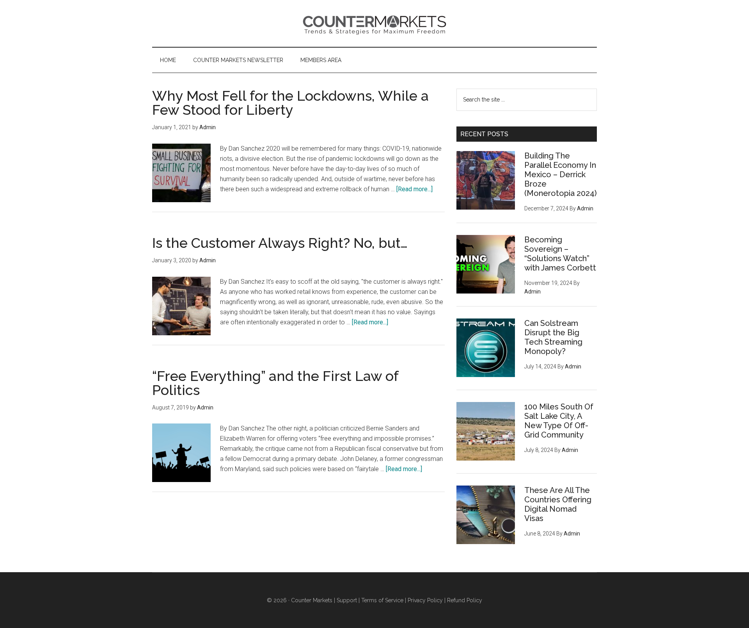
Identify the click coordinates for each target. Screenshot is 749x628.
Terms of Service (382, 600)
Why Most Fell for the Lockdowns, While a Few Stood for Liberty (290, 102)
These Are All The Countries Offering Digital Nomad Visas (557, 504)
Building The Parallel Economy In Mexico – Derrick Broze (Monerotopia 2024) (560, 174)
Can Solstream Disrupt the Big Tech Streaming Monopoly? (553, 337)
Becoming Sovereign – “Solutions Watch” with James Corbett (560, 253)
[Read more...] (414, 189)
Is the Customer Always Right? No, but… (280, 243)
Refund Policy (464, 600)
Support (347, 600)
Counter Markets (374, 23)
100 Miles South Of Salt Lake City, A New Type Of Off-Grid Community (558, 420)
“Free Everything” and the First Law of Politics (275, 383)
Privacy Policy (425, 600)
